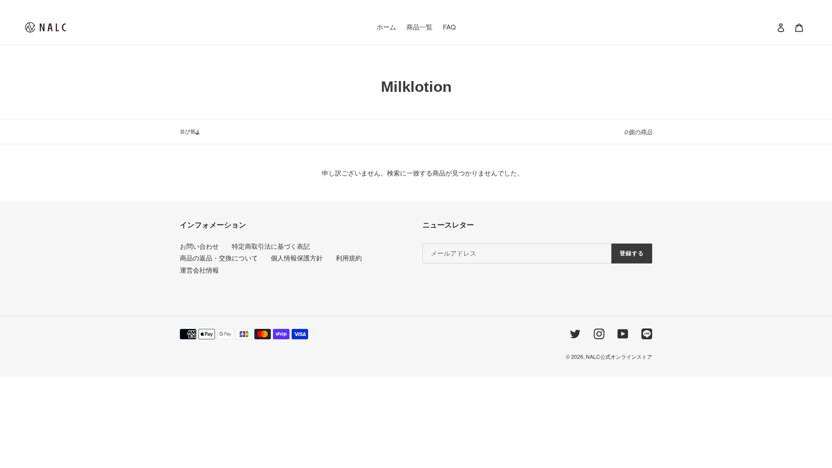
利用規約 (349, 257)
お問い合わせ (199, 245)
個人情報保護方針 (297, 257)
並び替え (190, 131)
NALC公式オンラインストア (619, 356)
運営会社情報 (199, 269)
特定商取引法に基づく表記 (271, 245)
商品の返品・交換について (219, 257)
